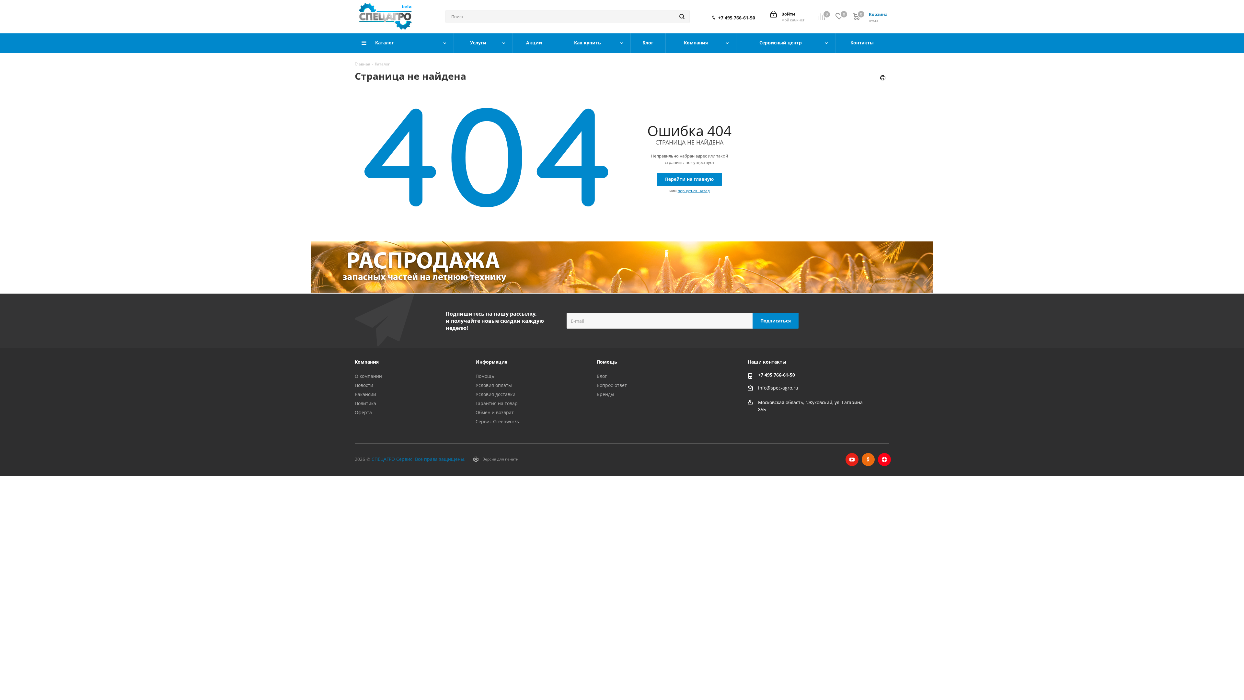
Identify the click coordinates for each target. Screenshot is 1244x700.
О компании (368, 376)
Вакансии (365, 394)
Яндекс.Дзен (884, 459)
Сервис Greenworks (497, 421)
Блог (602, 376)
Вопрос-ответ (612, 385)
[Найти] (682, 16)
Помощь (485, 376)
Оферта (363, 412)
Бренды (605, 394)
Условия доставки (495, 394)
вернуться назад (694, 190)
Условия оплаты (494, 385)
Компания (367, 362)
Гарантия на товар (497, 403)
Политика (365, 403)
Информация (491, 362)
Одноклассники (868, 459)
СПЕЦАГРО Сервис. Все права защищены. (419, 459)
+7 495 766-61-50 (736, 18)
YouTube (852, 459)
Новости (364, 385)
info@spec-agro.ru (778, 388)
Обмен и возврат (495, 412)
